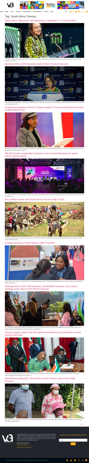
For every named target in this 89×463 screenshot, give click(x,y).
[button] (66, 12)
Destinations (37, 11)
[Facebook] (70, 11)
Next (82, 424)
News (6, 11)
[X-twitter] (73, 11)
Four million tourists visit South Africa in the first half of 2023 (34, 199)
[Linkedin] (79, 11)
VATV (12, 11)
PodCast (18, 11)
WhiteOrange (44, 460)
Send (73, 443)
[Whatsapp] (84, 11)
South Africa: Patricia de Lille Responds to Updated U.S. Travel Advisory (40, 20)
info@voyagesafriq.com (23, 444)
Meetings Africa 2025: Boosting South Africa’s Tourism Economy (36, 64)
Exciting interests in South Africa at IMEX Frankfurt (30, 243)
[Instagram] (81, 11)
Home (1, 11)
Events (46, 11)
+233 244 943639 (27, 447)
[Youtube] (76, 11)
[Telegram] (87, 11)
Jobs (51, 11)
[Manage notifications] (86, 460)
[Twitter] (71, 460)
